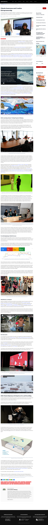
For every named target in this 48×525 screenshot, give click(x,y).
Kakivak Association (16, 55)
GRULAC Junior (6, 56)
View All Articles (10, 499)
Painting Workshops (39, 17)
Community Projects (4, 4)
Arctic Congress (15, 346)
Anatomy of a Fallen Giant (40, 14)
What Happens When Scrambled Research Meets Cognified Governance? (40, 33)
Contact (35, 1)
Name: (37, 63)
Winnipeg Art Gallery (21, 164)
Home (13, 1)
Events (27, 1)
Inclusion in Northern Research (17, 87)
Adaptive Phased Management (23, 468)
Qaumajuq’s (26, 164)
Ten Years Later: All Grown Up (40, 22)
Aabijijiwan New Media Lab (15, 165)
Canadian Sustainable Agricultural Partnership (24, 337)
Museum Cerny (10, 56)
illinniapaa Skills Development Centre (6, 55)
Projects (19, 1)
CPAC (21, 93)
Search (44, 8)
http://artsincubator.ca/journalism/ (18, 471)
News (23, 1)
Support (31, 1)
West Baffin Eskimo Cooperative (15, 54)
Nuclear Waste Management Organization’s (13, 468)
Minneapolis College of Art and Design (11, 304)
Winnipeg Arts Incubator (17, 305)
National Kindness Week (13, 93)
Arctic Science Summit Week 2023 (5, 94)
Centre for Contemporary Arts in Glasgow (26, 54)
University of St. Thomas (16, 56)
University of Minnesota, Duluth (26, 56)
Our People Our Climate (21, 41)
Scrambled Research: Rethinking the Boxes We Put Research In (40, 38)
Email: (42, 63)
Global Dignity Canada (27, 93)
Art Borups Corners (9, 305)
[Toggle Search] (46, 1)
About (16, 1)
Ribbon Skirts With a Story (40, 41)
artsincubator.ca (4, 1)
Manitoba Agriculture (13, 337)
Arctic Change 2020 (20, 86)
